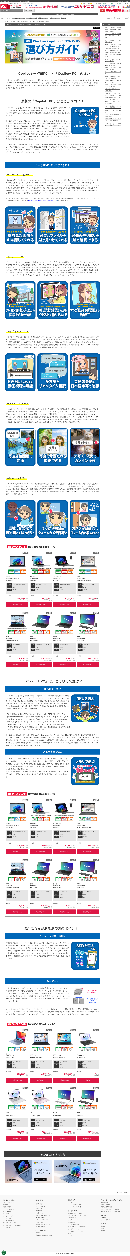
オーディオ (6, 1213)
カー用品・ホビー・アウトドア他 (11, 1225)
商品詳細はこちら (17, 604)
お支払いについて (73, 1220)
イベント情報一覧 (105, 1220)
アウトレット (6, 1227)
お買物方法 (39, 1210)
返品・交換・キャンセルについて (77, 1226)
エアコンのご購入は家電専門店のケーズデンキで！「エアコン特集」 (113, 35)
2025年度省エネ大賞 (31, 18)
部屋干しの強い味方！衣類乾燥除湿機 (113, 55)
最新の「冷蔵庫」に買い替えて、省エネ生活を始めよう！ (112, 77)
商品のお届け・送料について (43, 1215)
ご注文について (72, 1217)
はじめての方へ (13, 3)
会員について (39, 1208)
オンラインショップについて (75, 1231)
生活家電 (5, 1204)
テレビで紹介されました (18, 18)
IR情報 (102, 1228)
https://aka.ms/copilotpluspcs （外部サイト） (42, 200)
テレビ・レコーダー (8, 1216)
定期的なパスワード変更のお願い (65, 14)
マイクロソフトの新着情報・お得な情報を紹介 (113, 115)
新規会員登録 (86, 3)
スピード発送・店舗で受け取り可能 (110, 1209)
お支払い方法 (39, 1213)
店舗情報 (103, 1215)
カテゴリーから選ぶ (7, 10)
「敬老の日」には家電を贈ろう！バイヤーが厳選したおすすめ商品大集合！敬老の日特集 (113, 50)
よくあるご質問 (22, 3)
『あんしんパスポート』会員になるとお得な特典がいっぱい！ (113, 124)
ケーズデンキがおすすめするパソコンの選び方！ (113, 60)
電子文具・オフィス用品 (9, 1223)
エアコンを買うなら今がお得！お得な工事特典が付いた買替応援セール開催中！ (113, 29)
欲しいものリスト (124, 3)
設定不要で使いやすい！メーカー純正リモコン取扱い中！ (113, 119)
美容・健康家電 (7, 1211)
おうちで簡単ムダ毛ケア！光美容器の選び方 (113, 41)
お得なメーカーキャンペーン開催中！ (113, 111)
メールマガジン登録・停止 (75, 1207)
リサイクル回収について (42, 1220)
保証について (71, 1233)
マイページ (115, 3)
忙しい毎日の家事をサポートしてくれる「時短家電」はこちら (113, 107)
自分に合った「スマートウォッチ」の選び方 (113, 102)
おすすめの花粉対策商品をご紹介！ (113, 72)
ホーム (6, 21)
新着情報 (38, 1233)
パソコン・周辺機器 (8, 1220)
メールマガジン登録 (97, 3)
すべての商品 (28, 10)
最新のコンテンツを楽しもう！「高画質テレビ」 (113, 68)
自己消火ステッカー (43, 18)
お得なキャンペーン (55, 18)
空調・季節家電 (7, 1207)
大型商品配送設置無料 (106, 1207)
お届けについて (72, 1222)
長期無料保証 (104, 1202)
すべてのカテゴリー (8, 1202)
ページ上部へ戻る (123, 1192)
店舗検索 (103, 1217)
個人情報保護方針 (40, 1226)
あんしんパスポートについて (75, 1213)
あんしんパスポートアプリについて (77, 1215)
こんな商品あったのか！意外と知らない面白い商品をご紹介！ (113, 94)
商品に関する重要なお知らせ (43, 1235)
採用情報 (120, 1)
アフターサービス (40, 1217)
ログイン (107, 3)
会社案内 (126, 1)
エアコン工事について (74, 1224)
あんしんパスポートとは (74, 1204)
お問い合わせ (39, 1222)
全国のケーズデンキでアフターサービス (111, 1211)
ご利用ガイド (30, 3)
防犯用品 (63, 18)
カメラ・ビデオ (7, 1218)
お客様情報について (73, 1229)
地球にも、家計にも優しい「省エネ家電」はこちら (113, 85)
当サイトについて (40, 1206)
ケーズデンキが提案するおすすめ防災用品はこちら (113, 64)
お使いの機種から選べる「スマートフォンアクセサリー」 (113, 98)
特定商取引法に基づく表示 (43, 1224)
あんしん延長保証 (105, 1204)
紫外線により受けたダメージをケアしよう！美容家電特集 (113, 45)
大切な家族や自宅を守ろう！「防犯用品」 (112, 90)
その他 (70, 1236)
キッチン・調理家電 (8, 1209)
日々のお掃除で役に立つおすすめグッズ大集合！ (113, 81)
